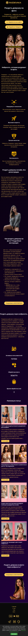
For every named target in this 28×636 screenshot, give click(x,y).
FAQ (14, 610)
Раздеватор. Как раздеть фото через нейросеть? (11, 542)
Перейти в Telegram (15, 27)
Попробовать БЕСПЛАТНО (14, 574)
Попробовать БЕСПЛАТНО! (14, 303)
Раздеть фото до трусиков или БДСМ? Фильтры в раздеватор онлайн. (12, 504)
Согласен (14, 634)
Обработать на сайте (14, 22)
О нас (14, 608)
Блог (14, 612)
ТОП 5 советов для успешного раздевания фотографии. (13, 426)
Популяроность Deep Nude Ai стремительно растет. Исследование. (14, 465)
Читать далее (5, 441)
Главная (14, 606)
